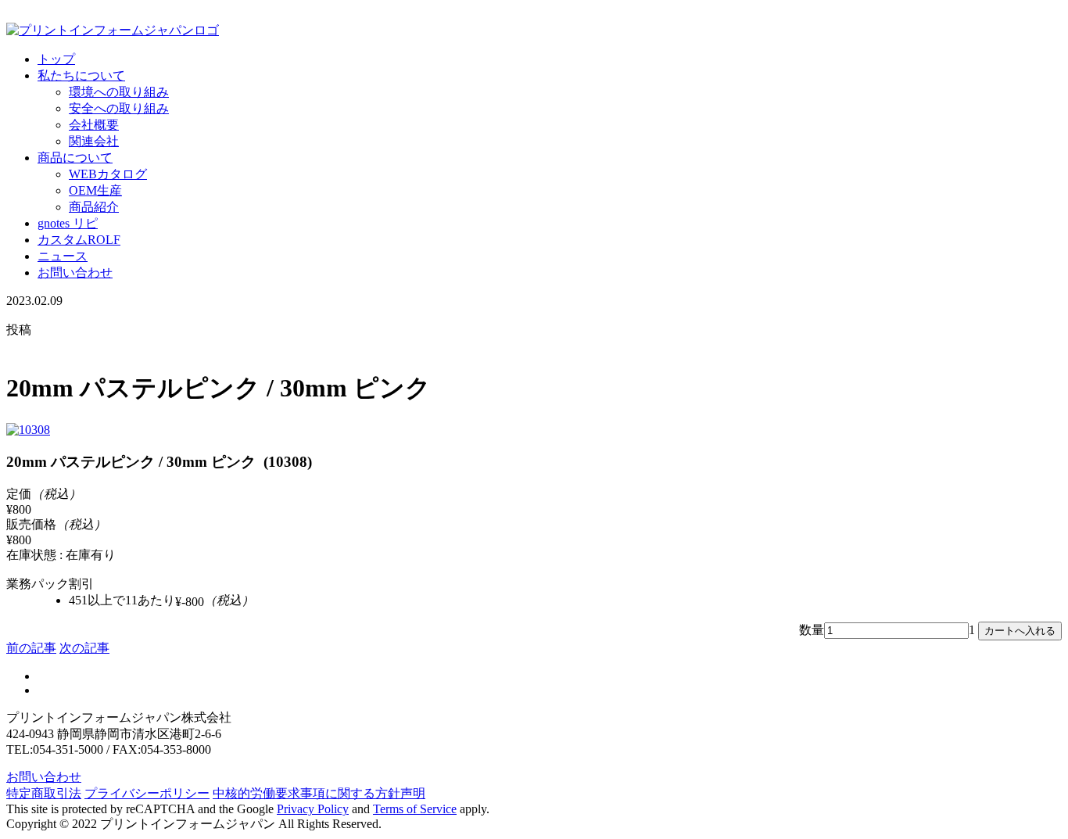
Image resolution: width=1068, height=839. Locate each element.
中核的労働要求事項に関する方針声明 (319, 793)
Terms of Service (415, 809)
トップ (56, 59)
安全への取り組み (119, 108)
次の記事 (84, 647)
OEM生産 (95, 190)
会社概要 (94, 124)
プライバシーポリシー (147, 793)
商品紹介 (94, 206)
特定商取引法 (43, 793)
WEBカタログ (108, 174)
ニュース (63, 256)
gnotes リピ (68, 223)
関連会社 (94, 141)
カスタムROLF (79, 239)
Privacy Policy (313, 809)
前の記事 (31, 647)
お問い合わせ (75, 272)
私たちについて (81, 75)
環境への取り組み (119, 92)
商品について (75, 157)
